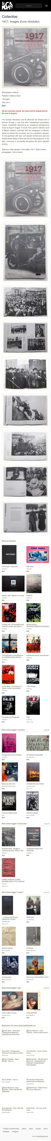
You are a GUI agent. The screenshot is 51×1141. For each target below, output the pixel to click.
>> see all (46, 730)
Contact (38, 1129)
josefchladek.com (42, 1136)
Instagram (15, 1131)
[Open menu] (46, 5)
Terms (45, 1129)
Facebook (6, 1131)
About (31, 1129)
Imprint (24, 1129)
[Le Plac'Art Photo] (8, 6)
